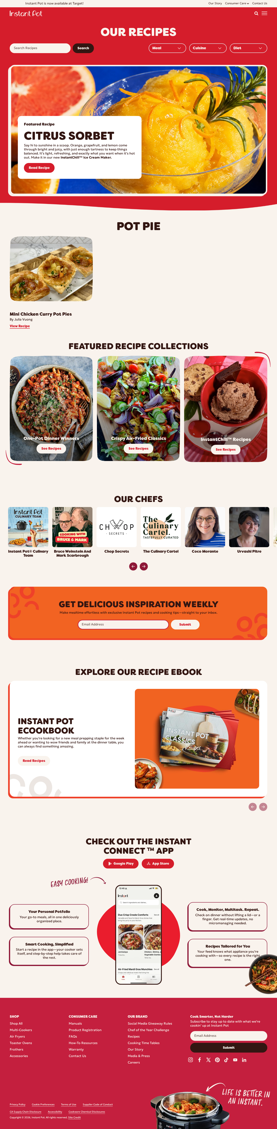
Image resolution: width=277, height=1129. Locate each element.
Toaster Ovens (21, 1043)
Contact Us (77, 1056)
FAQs (73, 1036)
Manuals (75, 1023)
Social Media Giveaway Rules (150, 1023)
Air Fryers (17, 1036)
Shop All (16, 1023)
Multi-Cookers (21, 1030)
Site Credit (74, 1117)
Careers (134, 1062)
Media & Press (139, 1056)
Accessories (19, 1056)
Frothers (16, 1049)
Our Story (135, 1049)
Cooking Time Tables (144, 1043)
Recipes (134, 1036)
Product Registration (85, 1030)
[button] (256, 13)
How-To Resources (83, 1043)
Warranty (76, 1049)
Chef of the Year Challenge (148, 1030)
